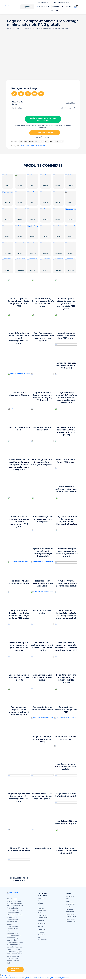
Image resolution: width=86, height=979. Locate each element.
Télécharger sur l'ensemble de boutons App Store (42, 583)
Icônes (17, 28)
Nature (40, 926)
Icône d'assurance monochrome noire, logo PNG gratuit (66, 335)
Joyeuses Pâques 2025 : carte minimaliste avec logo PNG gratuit (42, 796)
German (43, 978)
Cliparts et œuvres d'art (43, 916)
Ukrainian (18, 978)
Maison (9, 28)
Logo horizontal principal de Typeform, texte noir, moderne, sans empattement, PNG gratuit (66, 398)
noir (21, 141)
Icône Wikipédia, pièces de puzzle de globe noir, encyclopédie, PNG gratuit (66, 304)
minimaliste (54, 141)
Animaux (41, 920)
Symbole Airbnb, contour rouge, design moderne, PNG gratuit (66, 583)
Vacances (41, 935)
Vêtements (41, 932)
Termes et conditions (70, 911)
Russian (56, 978)
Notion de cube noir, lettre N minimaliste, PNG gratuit (66, 365)
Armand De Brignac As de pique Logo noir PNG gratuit (43, 519)
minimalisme (40, 145)
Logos (32, 145)
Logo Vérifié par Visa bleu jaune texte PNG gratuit (42, 677)
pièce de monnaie (30, 141)
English (9, 978)
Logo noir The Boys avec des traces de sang (42, 739)
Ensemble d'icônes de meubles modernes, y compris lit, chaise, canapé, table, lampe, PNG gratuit (19, 464)
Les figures (42, 923)
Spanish (31, 978)
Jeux (22, 145)
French (7, 976)
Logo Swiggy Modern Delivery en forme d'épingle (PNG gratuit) (42, 462)
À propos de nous (70, 897)
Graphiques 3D (42, 899)
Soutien (68, 907)
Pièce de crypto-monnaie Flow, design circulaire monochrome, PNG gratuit (19, 521)
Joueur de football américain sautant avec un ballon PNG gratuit (66, 489)
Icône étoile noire (35, 219)
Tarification (70, 904)
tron (61, 141)
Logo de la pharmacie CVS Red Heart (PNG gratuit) (19, 677)
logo (46, 141)
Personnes (42, 929)
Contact (69, 901)
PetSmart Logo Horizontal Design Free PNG (66, 709)
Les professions (42, 939)
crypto (41, 141)
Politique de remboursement (71, 920)
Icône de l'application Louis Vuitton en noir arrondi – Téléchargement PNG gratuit (19, 338)
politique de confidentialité (71, 915)
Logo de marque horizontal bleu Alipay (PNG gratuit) (66, 850)
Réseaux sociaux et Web (42, 911)
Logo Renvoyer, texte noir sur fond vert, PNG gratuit (65, 766)
